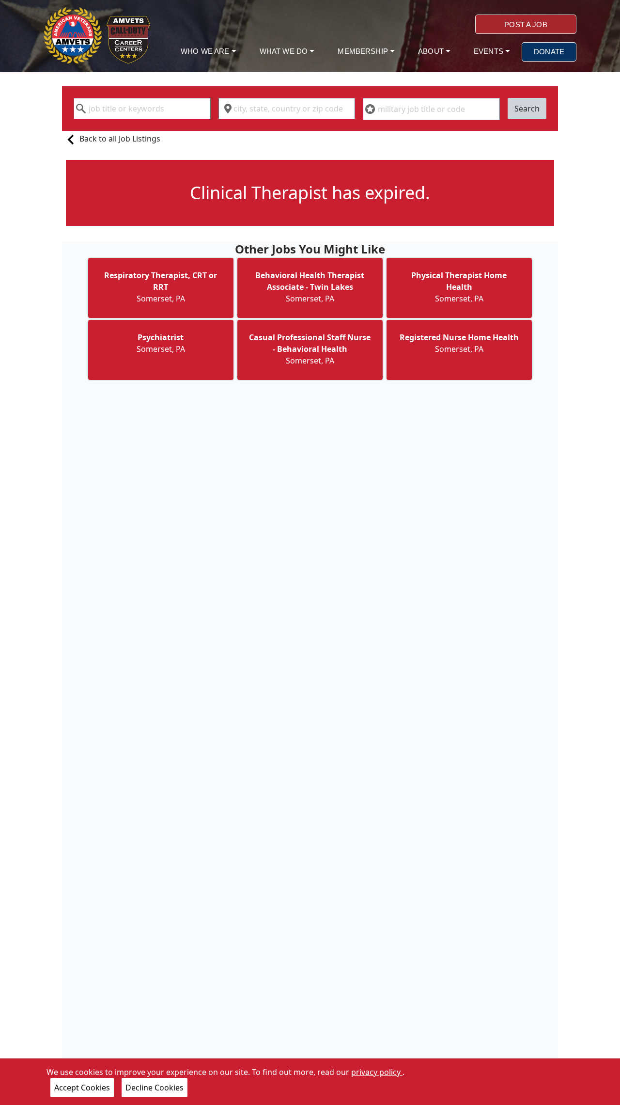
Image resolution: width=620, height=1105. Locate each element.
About (432, 51)
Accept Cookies (82, 1087)
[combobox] (142, 108)
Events (489, 51)
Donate (549, 51)
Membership (364, 51)
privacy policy (377, 1072)
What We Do (285, 51)
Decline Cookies (154, 1087)
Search (527, 108)
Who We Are (206, 51)
